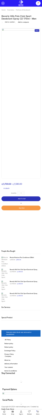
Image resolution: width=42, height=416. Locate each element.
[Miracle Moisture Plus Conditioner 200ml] (4, 261)
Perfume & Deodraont (23, 10)
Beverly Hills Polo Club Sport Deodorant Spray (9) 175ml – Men (24, 269)
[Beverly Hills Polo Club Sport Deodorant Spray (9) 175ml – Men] (4, 273)
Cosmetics (10, 10)
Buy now (22, 208)
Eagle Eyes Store (7, 409)
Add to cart (21, 198)
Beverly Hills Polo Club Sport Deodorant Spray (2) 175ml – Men (24, 281)
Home (4, 10)
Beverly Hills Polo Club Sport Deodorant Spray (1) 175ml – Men (24, 293)
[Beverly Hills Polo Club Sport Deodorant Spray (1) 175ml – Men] (4, 297)
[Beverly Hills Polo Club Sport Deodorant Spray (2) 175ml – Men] (4, 285)
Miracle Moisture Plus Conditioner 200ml (22, 257)
